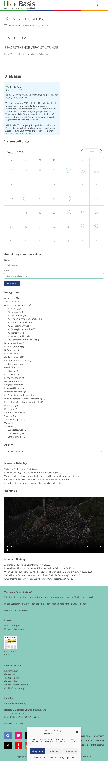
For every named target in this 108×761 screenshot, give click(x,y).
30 (96, 227)
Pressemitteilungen (14, 391)
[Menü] (102, 5)
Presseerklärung (12, 388)
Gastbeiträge (10, 363)
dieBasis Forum (12, 677)
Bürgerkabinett (11, 353)
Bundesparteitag (12, 343)
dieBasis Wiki (10, 674)
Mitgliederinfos (11, 381)
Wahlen (8, 426)
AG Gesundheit (15, 315)
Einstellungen (71, 751)
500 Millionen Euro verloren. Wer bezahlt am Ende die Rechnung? (36, 479)
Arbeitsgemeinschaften (15, 305)
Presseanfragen (12, 625)
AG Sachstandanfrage (18, 325)
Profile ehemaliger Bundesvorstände (22, 398)
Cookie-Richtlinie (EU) (91, 740)
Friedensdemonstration (16, 360)
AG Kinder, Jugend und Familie (23, 318)
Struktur (8, 416)
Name (7, 260)
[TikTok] (8, 745)
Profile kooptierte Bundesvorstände (22, 402)
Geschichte (9, 367)
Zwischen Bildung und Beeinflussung (22, 469)
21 (68, 212)
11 (25, 198)
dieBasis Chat (11, 681)
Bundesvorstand (12, 346)
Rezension (9, 409)
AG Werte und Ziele (17, 336)
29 (82, 227)
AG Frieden (13, 311)
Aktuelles (8, 298)
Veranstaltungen (12, 419)
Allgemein (9, 301)
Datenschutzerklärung (56, 757)
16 (96, 198)
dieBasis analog (12, 357)
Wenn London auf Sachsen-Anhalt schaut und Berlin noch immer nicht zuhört (42, 476)
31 (68, 170)
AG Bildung (13, 308)
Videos (7, 422)
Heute (91, 151)
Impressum (69, 757)
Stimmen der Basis (13, 412)
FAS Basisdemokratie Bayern (22, 339)
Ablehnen (54, 751)
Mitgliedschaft (11, 670)
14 (68, 198)
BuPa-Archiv (10, 350)
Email (6, 270)
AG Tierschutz (14, 332)
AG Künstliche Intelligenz (20, 322)
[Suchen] (97, 5)
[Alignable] (18, 745)
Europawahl (13, 433)
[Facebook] (8, 735)
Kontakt (99, 736)
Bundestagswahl (16, 429)
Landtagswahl (14, 436)
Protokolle (9, 405)
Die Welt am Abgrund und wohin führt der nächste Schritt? (33, 472)
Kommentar (10, 374)
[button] (77, 732)
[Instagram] (18, 735)
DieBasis (12, 76)
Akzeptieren (37, 751)
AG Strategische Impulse (20, 329)
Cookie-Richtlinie (40, 757)
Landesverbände (12, 377)
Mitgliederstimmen (13, 384)
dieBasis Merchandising (16, 684)
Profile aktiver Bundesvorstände (20, 395)
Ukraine (11, 370)
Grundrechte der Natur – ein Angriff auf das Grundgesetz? (33, 483)
